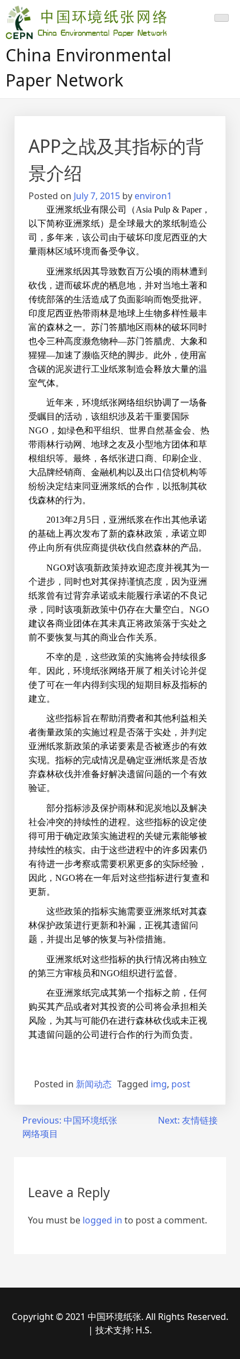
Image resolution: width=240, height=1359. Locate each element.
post (180, 1084)
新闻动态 (94, 1084)
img (159, 1084)
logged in (102, 1220)
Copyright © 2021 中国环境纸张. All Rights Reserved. (120, 1316)
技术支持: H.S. (123, 1330)
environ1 (153, 196)
